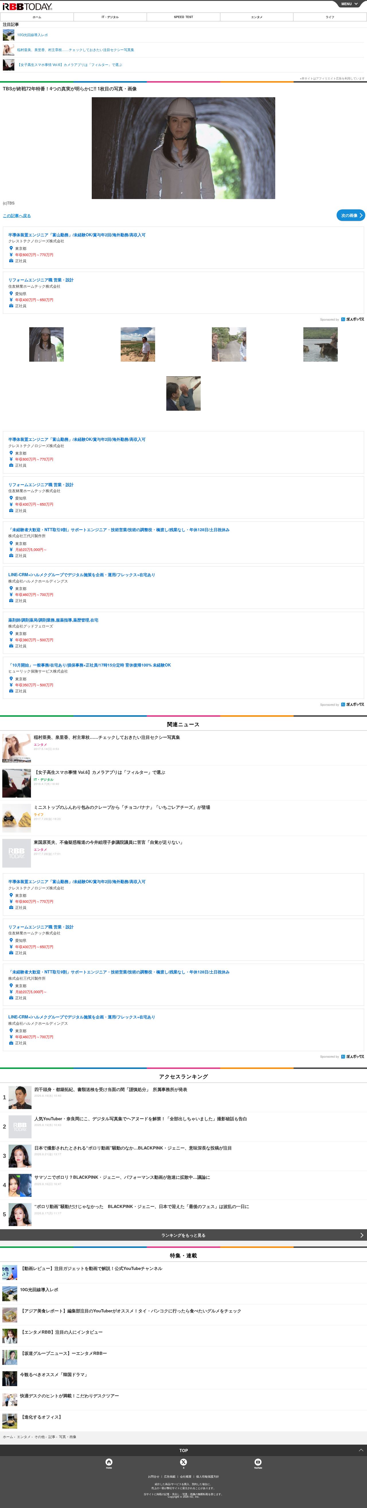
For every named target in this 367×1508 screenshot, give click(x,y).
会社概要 (186, 1476)
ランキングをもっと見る (183, 1235)
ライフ (330, 16)
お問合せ (153, 1476)
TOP (183, 1450)
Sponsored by (329, 319)
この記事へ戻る (17, 215)
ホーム (37, 16)
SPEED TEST (183, 16)
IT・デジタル (110, 16)
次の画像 (349, 215)
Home (109, 1467)
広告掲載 (169, 1476)
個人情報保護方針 (207, 1476)
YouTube (258, 1467)
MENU (346, 3)
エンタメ (257, 16)
